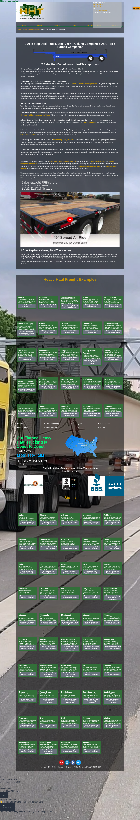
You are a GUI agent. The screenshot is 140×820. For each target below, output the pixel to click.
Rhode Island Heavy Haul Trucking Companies (70, 700)
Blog (74, 25)
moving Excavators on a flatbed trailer (92, 331)
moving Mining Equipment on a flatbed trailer (26, 390)
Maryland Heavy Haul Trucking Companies (91, 596)
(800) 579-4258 (98, 5)
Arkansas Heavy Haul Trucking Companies (91, 523)
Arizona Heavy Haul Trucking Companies (70, 523)
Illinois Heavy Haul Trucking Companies (49, 572)
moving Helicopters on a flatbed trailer (48, 358)
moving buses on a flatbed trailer (91, 305)
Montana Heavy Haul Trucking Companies (113, 622)
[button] (40, 25)
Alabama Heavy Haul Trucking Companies (27, 523)
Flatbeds (39, 25)
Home (24, 25)
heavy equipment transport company (62, 161)
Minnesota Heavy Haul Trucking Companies (48, 622)
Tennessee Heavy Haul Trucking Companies (27, 726)
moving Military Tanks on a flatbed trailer (113, 358)
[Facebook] (72, 762)
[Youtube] (61, 762)
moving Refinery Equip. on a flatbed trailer (70, 387)
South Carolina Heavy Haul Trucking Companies (91, 700)
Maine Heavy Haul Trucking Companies (70, 596)
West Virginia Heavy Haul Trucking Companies (48, 751)
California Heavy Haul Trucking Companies (113, 523)
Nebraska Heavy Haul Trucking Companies (27, 647)
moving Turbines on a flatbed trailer (113, 414)
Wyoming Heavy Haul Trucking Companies (91, 750)
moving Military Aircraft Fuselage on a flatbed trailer (91, 361)
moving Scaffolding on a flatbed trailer (92, 387)
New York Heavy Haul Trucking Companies (27, 673)
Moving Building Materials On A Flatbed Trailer (70, 307)
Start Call (7, 807)
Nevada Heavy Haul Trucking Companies (49, 647)
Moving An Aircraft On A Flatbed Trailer (26, 306)
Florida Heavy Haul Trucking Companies (91, 547)
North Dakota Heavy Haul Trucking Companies (70, 674)
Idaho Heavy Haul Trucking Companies (27, 572)
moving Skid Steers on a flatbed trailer (113, 387)
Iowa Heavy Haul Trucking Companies (91, 572)
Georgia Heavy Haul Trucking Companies (113, 547)
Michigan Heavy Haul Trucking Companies (27, 622)
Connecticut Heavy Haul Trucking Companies (49, 547)
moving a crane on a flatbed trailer (48, 331)
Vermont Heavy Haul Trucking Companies (91, 726)
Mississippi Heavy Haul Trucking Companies (70, 622)
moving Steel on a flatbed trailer (26, 414)
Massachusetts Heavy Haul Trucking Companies (112, 597)
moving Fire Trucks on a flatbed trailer (27, 358)
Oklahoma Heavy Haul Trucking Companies (112, 673)
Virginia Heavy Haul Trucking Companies (113, 726)
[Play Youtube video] (70, 219)
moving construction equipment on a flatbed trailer (26, 333)
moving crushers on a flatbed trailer (70, 331)
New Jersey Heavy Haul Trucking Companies (91, 647)
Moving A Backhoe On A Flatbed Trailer (48, 306)
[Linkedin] (67, 762)
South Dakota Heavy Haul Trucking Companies (112, 700)
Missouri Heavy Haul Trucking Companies (91, 622)
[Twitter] (78, 762)
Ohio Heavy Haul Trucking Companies (91, 673)
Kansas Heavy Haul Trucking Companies (113, 572)
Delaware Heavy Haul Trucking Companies (70, 547)
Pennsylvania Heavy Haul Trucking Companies (48, 700)
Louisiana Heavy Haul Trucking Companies (49, 596)
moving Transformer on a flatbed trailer (91, 414)
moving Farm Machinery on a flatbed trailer (113, 331)
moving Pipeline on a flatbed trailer (48, 387)
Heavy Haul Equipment (34, 29)
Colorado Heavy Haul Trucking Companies (27, 547)
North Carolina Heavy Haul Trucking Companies (49, 674)
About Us (57, 25)
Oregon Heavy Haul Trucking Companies (27, 699)
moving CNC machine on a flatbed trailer (113, 305)
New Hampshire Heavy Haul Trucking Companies (70, 648)
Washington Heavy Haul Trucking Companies (27, 750)
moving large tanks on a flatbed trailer (70, 358)
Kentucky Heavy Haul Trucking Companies (27, 596)
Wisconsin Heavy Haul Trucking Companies (70, 750)
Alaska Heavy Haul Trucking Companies (49, 523)
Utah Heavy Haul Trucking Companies (70, 726)
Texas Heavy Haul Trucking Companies (49, 726)
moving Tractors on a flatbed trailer (70, 414)
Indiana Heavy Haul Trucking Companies (70, 572)
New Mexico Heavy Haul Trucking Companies (113, 647)
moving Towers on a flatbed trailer (48, 414)
